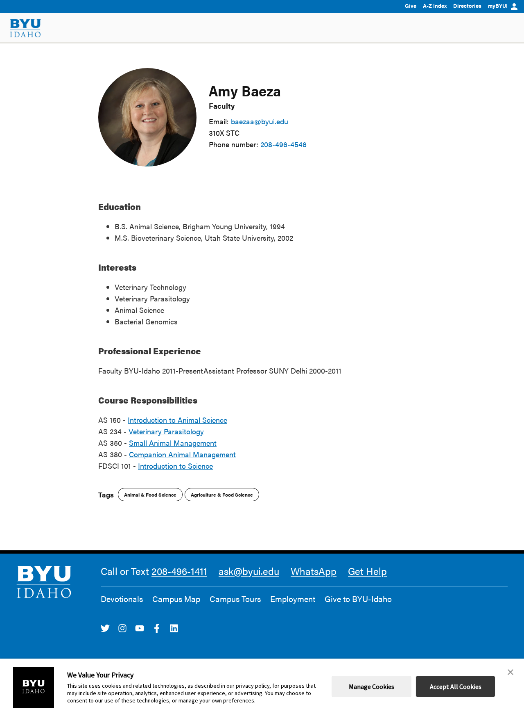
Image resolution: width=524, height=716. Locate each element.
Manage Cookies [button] (371, 686)
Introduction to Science (175, 466)
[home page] (25, 28)
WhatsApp (314, 571)
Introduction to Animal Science (177, 420)
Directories (467, 5)
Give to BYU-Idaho (358, 599)
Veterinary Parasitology (166, 431)
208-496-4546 (283, 144)
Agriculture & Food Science (222, 494)
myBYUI (498, 5)
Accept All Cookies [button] (455, 686)
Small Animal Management (173, 443)
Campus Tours (235, 599)
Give (410, 5)
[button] (510, 672)
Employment (292, 599)
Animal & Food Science (150, 494)
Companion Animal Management (182, 454)
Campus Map (176, 599)
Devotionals (122, 599)
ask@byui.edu (249, 571)
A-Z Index (435, 5)
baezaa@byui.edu (259, 121)
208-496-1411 (179, 571)
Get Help (367, 571)
